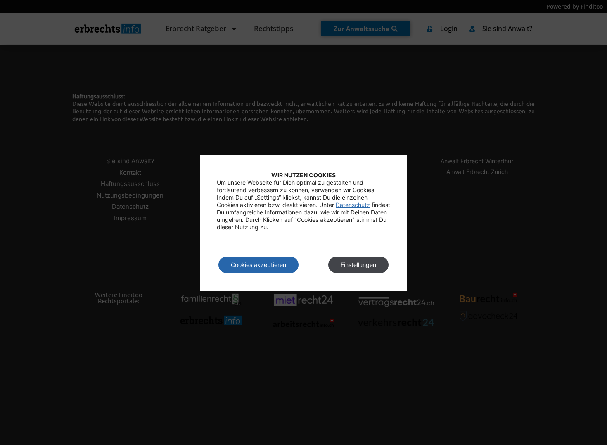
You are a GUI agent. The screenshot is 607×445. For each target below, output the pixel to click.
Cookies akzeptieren (258, 264)
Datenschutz (353, 204)
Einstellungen (358, 264)
